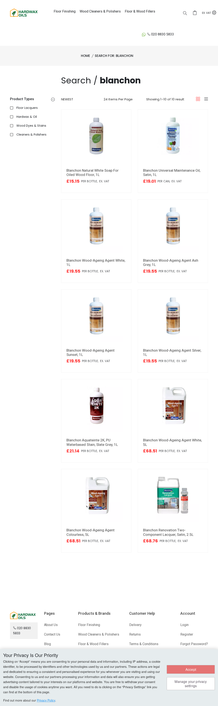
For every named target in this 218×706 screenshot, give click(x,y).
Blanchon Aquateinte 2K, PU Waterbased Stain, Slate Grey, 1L (92, 442)
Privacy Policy (46, 700)
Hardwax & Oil (26, 117)
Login (184, 625)
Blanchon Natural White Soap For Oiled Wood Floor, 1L (92, 172)
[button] (53, 100)
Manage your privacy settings (191, 683)
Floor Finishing (65, 11)
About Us (51, 625)
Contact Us (52, 634)
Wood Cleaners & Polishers (100, 11)
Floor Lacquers (27, 108)
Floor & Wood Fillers (140, 11)
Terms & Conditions (143, 644)
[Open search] (185, 13)
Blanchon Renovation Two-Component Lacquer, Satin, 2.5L (168, 532)
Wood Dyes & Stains (31, 126)
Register (186, 634)
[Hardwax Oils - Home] (24, 12)
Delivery (135, 625)
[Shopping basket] (196, 13)
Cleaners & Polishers (31, 134)
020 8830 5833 (162, 34)
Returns (135, 634)
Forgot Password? (194, 644)
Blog (47, 644)
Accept (190, 669)
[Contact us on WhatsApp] (144, 34)
